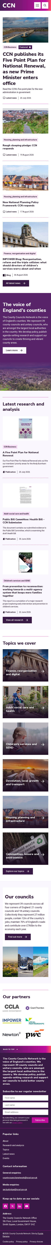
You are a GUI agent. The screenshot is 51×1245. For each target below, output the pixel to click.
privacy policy (17, 1123)
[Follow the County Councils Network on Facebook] (5, 1206)
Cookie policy (8, 1242)
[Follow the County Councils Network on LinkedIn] (19, 1206)
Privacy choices (36, 1242)
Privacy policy (22, 1242)
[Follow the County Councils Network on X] (12, 1206)
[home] (12, 5)
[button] (37, 5)
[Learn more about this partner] (12, 1008)
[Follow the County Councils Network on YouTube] (26, 1206)
